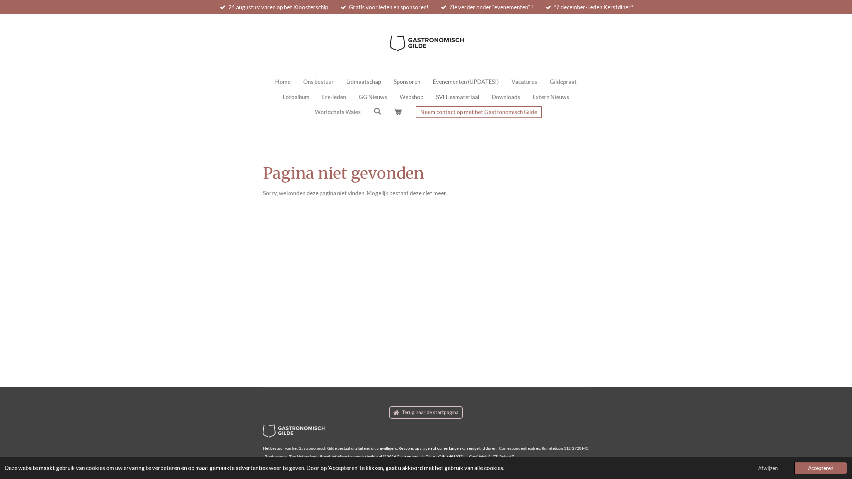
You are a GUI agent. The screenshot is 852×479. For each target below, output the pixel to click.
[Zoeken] (377, 111)
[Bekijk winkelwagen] (398, 112)
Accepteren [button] (820, 468)
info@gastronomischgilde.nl (357, 456)
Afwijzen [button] (768, 468)
